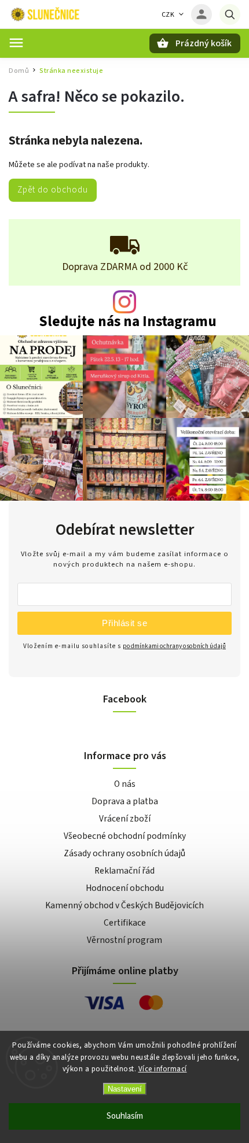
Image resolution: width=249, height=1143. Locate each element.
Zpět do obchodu (52, 189)
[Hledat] (229, 14)
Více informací (162, 1069)
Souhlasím (125, 1116)
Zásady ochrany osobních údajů (124, 853)
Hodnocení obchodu (125, 888)
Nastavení (125, 1089)
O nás (125, 784)
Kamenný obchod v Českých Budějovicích (124, 905)
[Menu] (16, 42)
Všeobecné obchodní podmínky (125, 836)
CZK (168, 15)
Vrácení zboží (125, 818)
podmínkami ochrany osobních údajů (174, 646)
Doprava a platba (124, 801)
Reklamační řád (124, 870)
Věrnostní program (124, 940)
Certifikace (125, 922)
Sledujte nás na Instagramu (128, 322)
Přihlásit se (124, 623)
